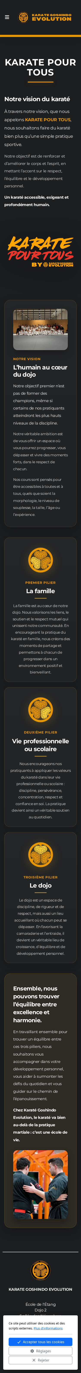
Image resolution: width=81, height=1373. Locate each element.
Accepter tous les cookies (43, 1341)
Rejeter (43, 1360)
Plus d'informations (48, 1328)
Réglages (43, 1351)
